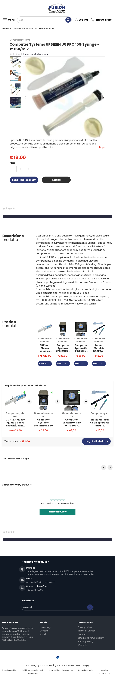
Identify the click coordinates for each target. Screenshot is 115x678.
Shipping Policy (85, 641)
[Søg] (68, 20)
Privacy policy (85, 627)
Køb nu (56, 179)
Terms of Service (87, 630)
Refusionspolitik (9, 670)
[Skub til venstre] (25, 97)
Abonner (90, 607)
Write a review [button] (58, 511)
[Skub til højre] (103, 97)
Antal (13, 162)
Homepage (45, 627)
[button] (9, 20)
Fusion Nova (69, 665)
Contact (82, 634)
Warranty (82, 645)
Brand (43, 634)
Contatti (44, 630)
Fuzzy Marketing (48, 665)
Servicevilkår (54, 670)
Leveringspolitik (68, 670)
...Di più (101, 147)
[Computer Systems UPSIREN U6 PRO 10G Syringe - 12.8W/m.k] (15, 62)
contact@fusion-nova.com (40, 582)
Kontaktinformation (86, 670)
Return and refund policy (91, 637)
